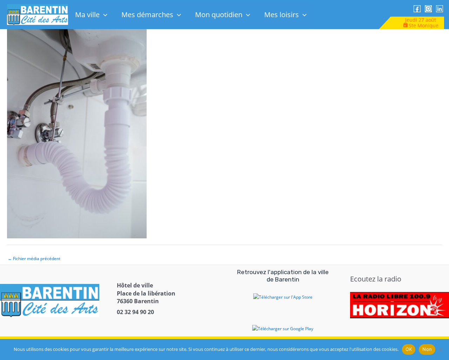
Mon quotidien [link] (218, 14)
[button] (103, 14)
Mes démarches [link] (147, 14)
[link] (37, 14)
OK (409, 349)
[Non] (440, 349)
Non (427, 349)
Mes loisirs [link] (281, 14)
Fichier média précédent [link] (34, 258)
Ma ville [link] (87, 14)
